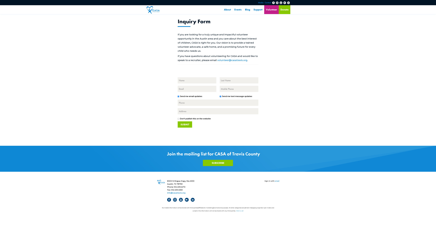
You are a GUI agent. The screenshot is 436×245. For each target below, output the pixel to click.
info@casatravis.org (176, 193)
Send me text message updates (237, 96)
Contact (268, 2)
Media (261, 2)
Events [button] (238, 9)
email (277, 181)
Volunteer (271, 9)
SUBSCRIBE (218, 163)
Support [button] (258, 9)
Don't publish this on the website (195, 119)
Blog (247, 9)
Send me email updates (191, 96)
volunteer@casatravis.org (232, 60)
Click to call (239, 211)
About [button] (227, 9)
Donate (284, 9)
